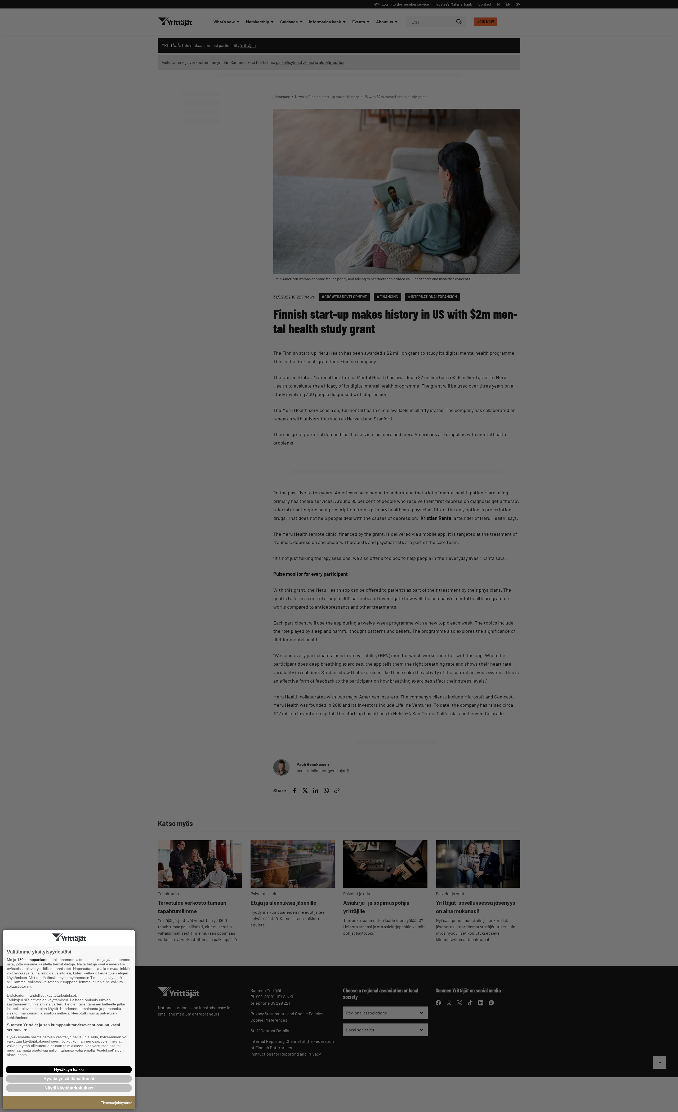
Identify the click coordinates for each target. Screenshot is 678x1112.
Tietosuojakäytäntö (116, 1103)
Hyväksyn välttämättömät (68, 1078)
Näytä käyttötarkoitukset (68, 1088)
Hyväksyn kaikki (69, 1069)
